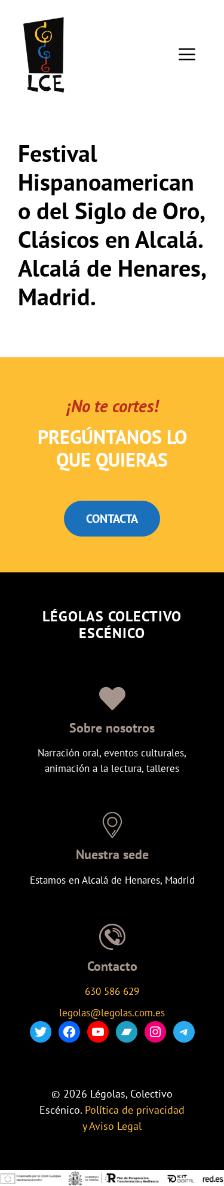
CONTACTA (112, 518)
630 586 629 (112, 991)
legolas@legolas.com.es (112, 1012)
